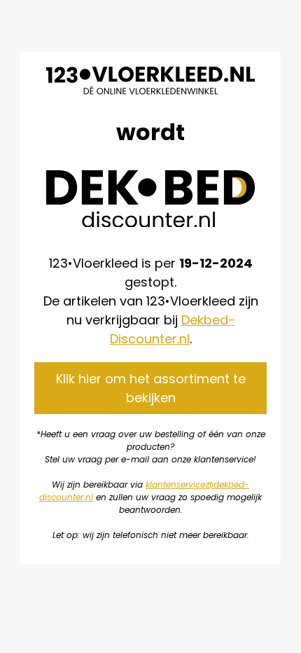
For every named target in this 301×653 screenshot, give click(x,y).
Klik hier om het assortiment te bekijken (151, 388)
